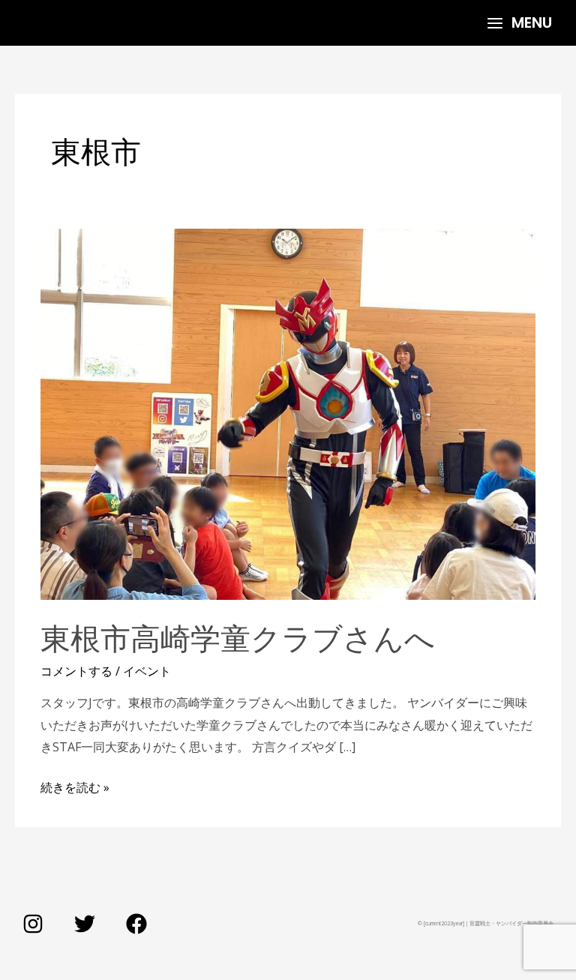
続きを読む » (75, 786)
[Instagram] (33, 923)
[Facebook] (136, 923)
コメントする (76, 671)
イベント (147, 671)
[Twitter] (84, 923)
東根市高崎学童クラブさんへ (237, 637)
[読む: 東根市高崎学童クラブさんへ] (288, 413)
